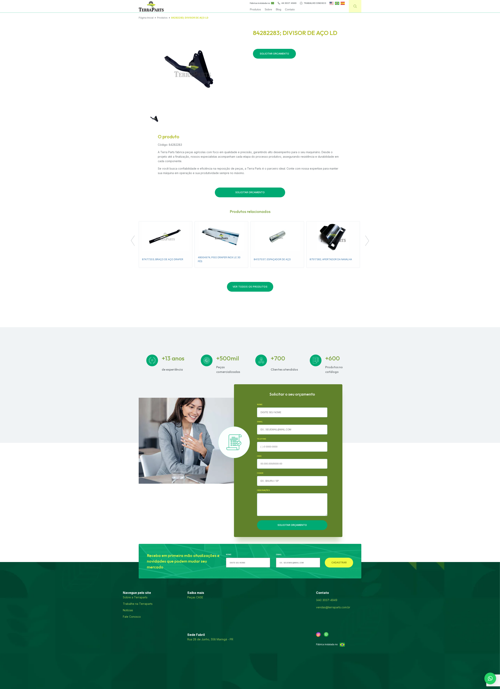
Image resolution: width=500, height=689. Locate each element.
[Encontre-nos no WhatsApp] (326, 634)
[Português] (337, 3)
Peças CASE (195, 597)
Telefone (261, 439)
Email (260, 422)
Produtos (162, 17)
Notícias (128, 610)
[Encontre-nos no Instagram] (318, 634)
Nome (259, 404)
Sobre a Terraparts (135, 597)
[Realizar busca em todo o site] (355, 6)
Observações (263, 490)
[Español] (342, 3)
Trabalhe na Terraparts (138, 603)
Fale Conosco (132, 616)
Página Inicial (146, 17)
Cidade (260, 473)
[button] (133, 241)
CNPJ (259, 456)
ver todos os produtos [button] (250, 286)
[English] (331, 3)
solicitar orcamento (274, 53)
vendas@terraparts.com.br (333, 607)
